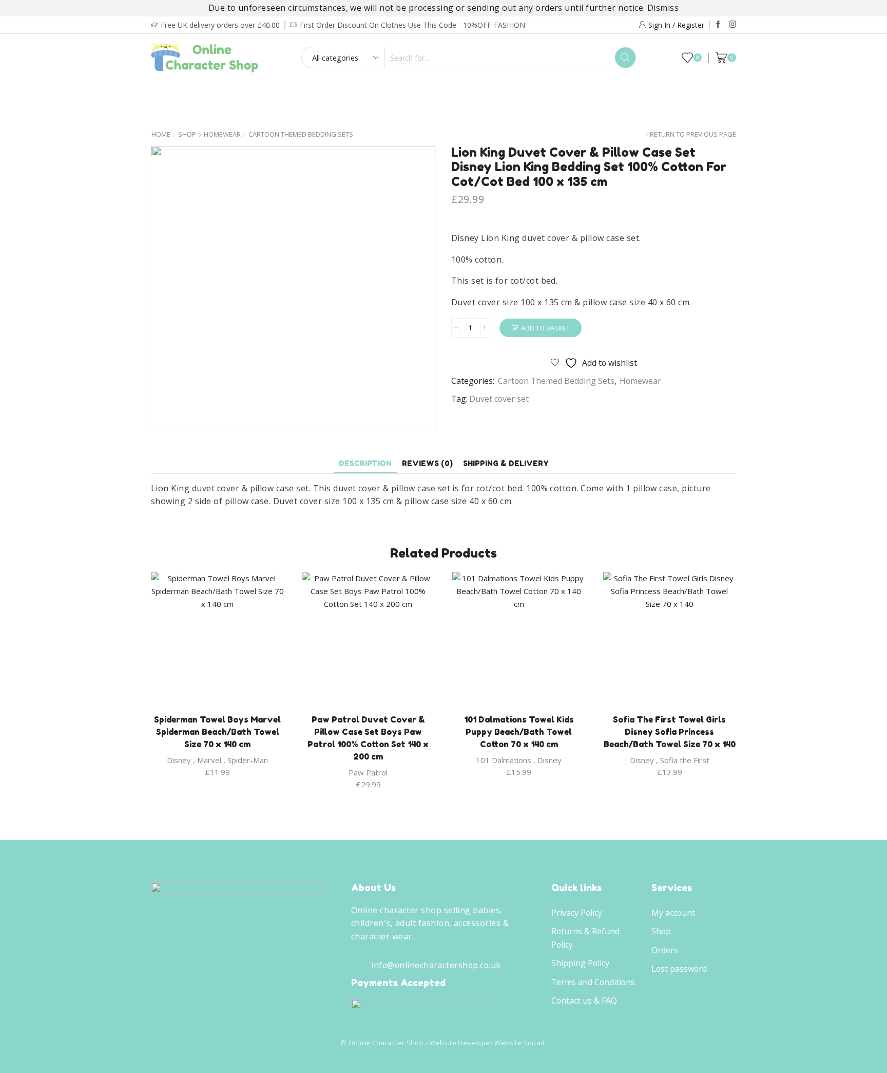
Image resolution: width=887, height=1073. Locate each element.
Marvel (209, 760)
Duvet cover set (499, 398)
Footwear (374, 92)
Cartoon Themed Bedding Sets (300, 134)
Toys (568, 92)
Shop (187, 134)
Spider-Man (247, 760)
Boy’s (175, 92)
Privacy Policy (576, 912)
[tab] (365, 463)
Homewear (441, 92)
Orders (664, 950)
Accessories (511, 92)
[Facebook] (718, 25)
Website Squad (519, 1042)
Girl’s (218, 92)
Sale (711, 92)
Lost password (679, 968)
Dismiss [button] (663, 7)
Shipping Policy (580, 963)
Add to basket (545, 327)
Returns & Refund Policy (585, 938)
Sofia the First (684, 760)
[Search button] (625, 57)
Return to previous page (693, 134)
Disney (179, 760)
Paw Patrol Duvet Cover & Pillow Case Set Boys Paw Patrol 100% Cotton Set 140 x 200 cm (368, 738)
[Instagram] (732, 25)
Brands (440, 113)
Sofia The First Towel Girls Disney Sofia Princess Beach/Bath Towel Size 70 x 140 (670, 731)
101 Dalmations (503, 760)
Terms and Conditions (593, 982)
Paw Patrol (368, 772)
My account (673, 912)
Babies (263, 92)
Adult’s (313, 92)
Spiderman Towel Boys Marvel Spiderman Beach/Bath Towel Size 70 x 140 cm (217, 731)
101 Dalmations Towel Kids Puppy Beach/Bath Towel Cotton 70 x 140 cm (519, 731)
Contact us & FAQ (584, 1000)
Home (160, 134)
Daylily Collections (643, 92)
